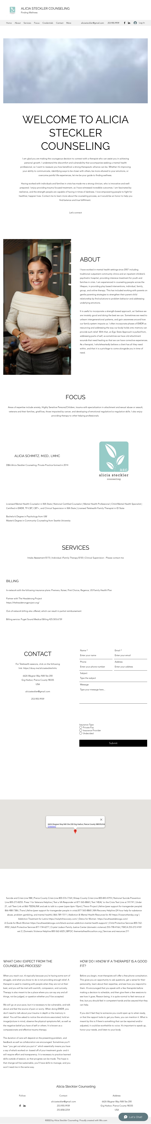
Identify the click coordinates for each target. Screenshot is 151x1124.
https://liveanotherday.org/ (125, 914)
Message (84, 684)
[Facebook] (124, 22)
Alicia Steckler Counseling (76, 1086)
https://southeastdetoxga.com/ (112, 918)
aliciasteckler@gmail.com (92, 23)
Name (83, 650)
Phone (83, 662)
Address (119, 662)
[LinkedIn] (129, 22)
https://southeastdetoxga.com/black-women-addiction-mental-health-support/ (68, 923)
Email (117, 650)
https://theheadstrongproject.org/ (22, 602)
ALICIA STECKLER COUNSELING (45, 8)
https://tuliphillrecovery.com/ (63, 918)
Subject (83, 673)
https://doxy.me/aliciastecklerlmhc (40, 668)
